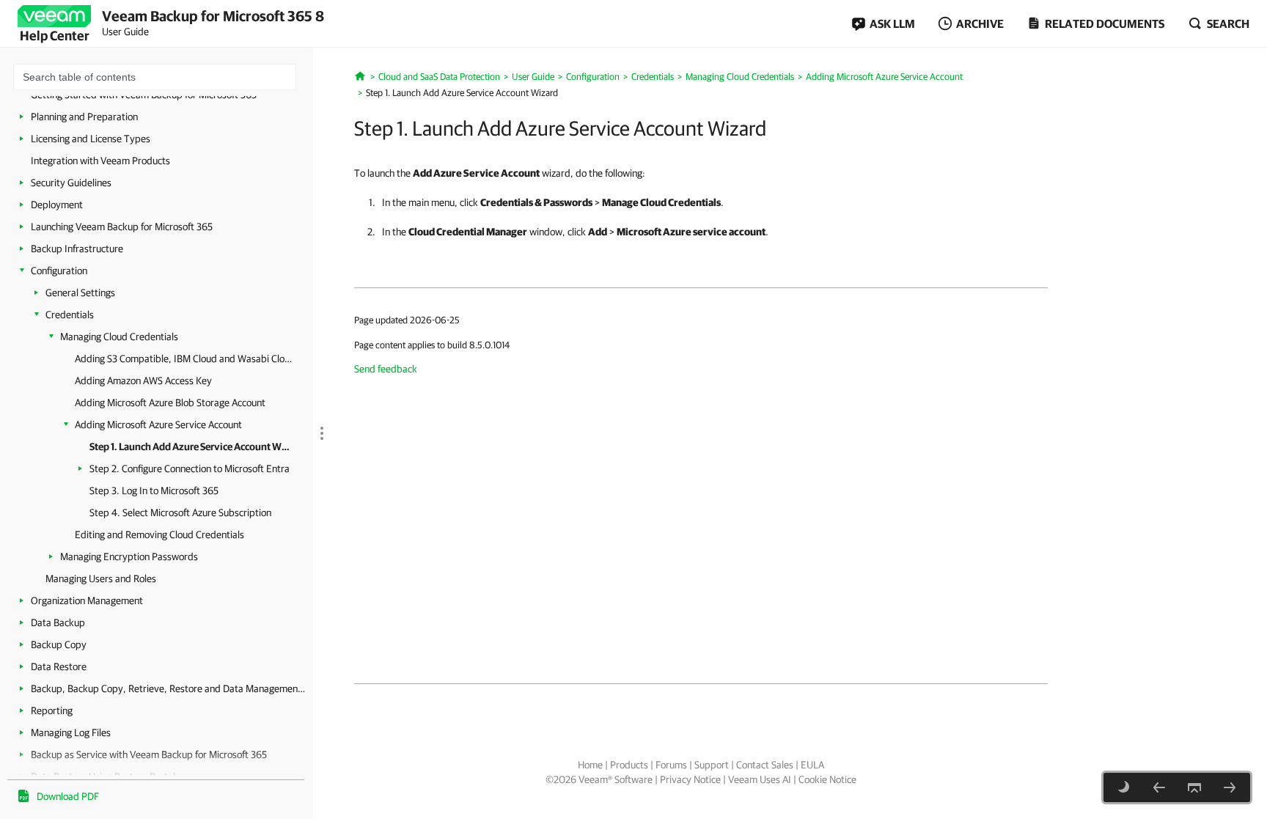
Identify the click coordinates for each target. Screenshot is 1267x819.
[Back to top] (1194, 787)
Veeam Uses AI (759, 779)
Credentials (69, 314)
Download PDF (68, 796)
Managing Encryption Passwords (129, 556)
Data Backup (58, 622)
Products (629, 765)
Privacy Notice (690, 779)
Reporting (52, 710)
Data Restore (59, 666)
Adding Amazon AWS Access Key (143, 380)
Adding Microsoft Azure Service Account (158, 424)
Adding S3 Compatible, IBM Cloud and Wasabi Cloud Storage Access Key (185, 358)
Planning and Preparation (84, 116)
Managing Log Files (71, 732)
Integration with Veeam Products (100, 160)
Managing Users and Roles (100, 578)
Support (711, 765)
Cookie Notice (827, 779)
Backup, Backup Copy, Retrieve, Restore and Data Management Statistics (168, 688)
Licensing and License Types (90, 138)
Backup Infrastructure (77, 248)
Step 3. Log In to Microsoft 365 (153, 490)
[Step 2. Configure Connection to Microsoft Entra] (1229, 787)
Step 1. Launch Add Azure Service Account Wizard (190, 446)
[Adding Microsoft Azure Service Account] (1159, 787)
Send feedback (385, 369)
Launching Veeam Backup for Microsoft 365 (122, 226)
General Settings (80, 292)
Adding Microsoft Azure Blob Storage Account (170, 402)
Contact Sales (764, 765)
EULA (812, 765)
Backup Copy (59, 644)
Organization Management (87, 600)
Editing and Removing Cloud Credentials (159, 534)
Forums (671, 765)
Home (590, 765)
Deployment (57, 204)
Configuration (59, 270)
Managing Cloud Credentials (119, 336)
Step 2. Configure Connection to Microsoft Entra (189, 468)
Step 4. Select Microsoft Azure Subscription (180, 512)
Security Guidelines (71, 182)
